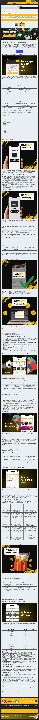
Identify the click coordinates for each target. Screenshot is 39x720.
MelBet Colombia (6, 114)
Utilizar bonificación (33, 716)
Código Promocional (14, 3)
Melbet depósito (9, 625)
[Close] (38, 714)
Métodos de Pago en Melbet (29, 3)
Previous (1, 34)
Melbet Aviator (4, 449)
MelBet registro (13, 293)
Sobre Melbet (34, 3)
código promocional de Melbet (19, 598)
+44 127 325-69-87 (15, 711)
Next (37, 34)
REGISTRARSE (19, 14)
